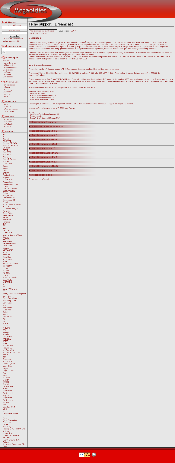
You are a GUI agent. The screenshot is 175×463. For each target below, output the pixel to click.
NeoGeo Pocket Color (11, 352)
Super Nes (7, 310)
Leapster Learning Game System (12, 236)
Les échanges (8, 89)
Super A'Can (7, 213)
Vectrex (6, 248)
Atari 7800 (7, 155)
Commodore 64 (9, 200)
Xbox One (7, 257)
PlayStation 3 (8, 395)
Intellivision (7, 241)
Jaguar (5, 166)
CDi (4, 330)
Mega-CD (6, 368)
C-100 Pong (7, 164)
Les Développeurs (10, 68)
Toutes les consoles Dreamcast (48, 126)
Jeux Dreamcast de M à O (45, 153)
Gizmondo (7, 422)
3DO (4, 137)
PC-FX (5, 275)
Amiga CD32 (8, 195)
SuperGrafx (7, 280)
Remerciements (9, 85)
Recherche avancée (10, 63)
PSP (4, 405)
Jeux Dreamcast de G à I (44, 144)
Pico (4, 373)
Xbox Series (7, 259)
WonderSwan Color (10, 184)
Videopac (6, 332)
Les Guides (7, 122)
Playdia (6, 177)
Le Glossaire (8, 77)
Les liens (6, 94)
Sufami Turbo (8, 180)
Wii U (5, 321)
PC (4, 226)
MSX (5, 409)
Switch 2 (6, 314)
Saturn (5, 375)
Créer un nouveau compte (13, 39)
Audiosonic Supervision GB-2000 (14, 445)
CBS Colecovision (10, 189)
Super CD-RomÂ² (9, 278)
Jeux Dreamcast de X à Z (44, 170)
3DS (4, 284)
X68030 (6, 382)
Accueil (6, 61)
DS (4, 291)
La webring (7, 92)
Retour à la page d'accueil (39, 179)
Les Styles (7, 72)
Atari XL (6, 161)
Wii (4, 319)
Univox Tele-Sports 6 (11, 436)
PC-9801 (6, 273)
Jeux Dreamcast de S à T (44, 162)
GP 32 (5, 218)
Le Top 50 (7, 107)
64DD (5, 287)
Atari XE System (9, 159)
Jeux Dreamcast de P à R (45, 157)
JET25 (5, 341)
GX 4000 (6, 148)
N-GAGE (6, 326)
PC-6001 (6, 271)
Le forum (6, 87)
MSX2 (5, 411)
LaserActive (7, 337)
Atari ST (6, 157)
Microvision (7, 246)
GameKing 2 (8, 427)
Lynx (5, 171)
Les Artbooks (8, 124)
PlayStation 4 (8, 398)
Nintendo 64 (7, 307)
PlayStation (7, 391)
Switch (5, 312)
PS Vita (6, 402)
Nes (4, 305)
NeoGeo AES (8, 346)
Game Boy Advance (11, 298)
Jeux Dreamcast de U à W (45, 166)
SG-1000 (6, 378)
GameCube (7, 303)
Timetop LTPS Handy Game (14, 429)
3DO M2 (6, 139)
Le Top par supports (10, 109)
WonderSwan (8, 182)
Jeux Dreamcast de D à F (45, 140)
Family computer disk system (14, 294)
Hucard (5, 268)
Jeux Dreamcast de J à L (44, 148)
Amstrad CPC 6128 (10, 146)
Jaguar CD (7, 168)
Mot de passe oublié (11, 41)
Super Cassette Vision (12, 204)
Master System (9, 364)
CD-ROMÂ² (7, 266)
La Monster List (9, 65)
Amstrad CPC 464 (10, 143)
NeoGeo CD (7, 348)
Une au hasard (8, 111)
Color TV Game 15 (10, 289)
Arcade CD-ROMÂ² (10, 264)
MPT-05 (6, 231)
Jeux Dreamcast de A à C (45, 135)
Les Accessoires (9, 119)
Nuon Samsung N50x (11, 440)
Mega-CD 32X (8, 371)
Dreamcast (7, 359)
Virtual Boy (7, 317)
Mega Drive (7, 366)
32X (4, 357)
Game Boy (7, 296)
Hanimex (6, 222)
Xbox (5, 252)
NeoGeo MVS (8, 350)
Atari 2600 (7, 152)
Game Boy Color (9, 301)
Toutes (5, 104)
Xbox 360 (6, 255)
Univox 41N (7, 433)
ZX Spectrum (8, 386)
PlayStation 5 (8, 400)
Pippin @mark (8, 175)
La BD (5, 96)
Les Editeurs (8, 70)
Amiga (5, 193)
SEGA (73, 31)
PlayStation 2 (8, 393)
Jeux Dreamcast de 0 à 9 (44, 131)
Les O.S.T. (7, 126)
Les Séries (7, 74)
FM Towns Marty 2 (10, 209)
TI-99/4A (6, 416)
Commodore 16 (9, 198)
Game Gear (7, 361)
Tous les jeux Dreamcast (44, 122)
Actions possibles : (42, 175)
